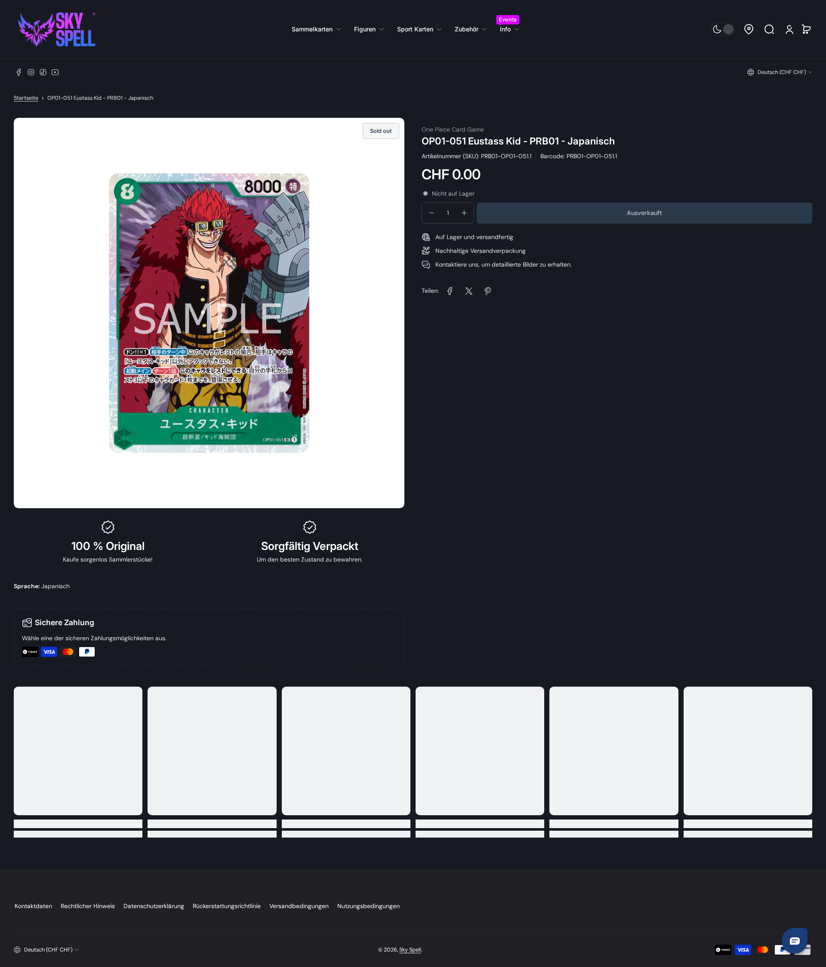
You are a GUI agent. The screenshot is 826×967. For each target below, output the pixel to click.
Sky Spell (410, 949)
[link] (320, 29)
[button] (748, 29)
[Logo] (57, 29)
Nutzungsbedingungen (368, 906)
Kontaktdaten (33, 906)
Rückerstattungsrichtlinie (227, 906)
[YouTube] (55, 72)
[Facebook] (19, 72)
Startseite (26, 98)
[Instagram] (31, 72)
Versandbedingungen (299, 906)
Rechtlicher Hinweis (88, 906)
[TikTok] (43, 72)
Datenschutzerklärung (153, 906)
